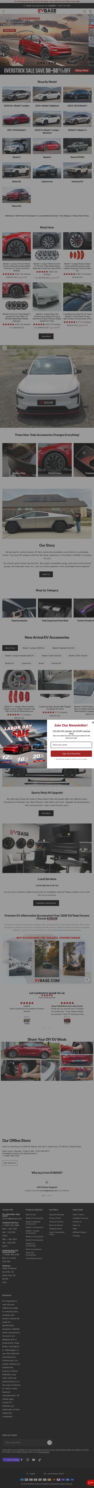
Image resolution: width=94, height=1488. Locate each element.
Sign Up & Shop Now (71, 753)
